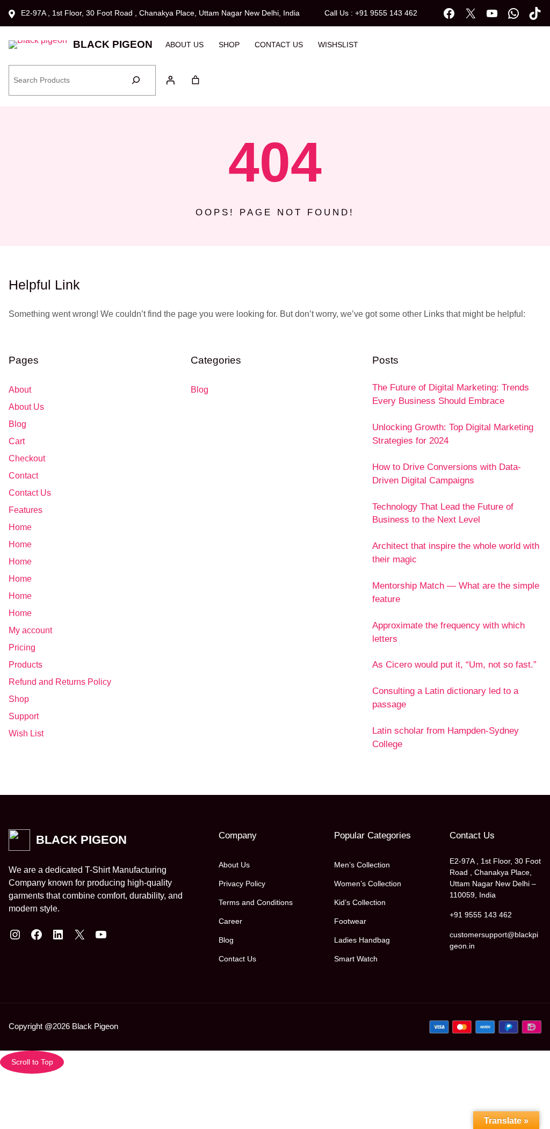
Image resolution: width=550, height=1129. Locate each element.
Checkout (27, 458)
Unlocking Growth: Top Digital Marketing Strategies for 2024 (452, 434)
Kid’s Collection (360, 902)
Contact (23, 475)
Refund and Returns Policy (60, 681)
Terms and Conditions (256, 902)
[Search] (135, 80)
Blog (17, 424)
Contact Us (30, 492)
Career (230, 921)
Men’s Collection (362, 864)
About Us (26, 406)
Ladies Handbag (362, 940)
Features (25, 510)
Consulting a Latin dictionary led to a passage (445, 698)
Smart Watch (356, 958)
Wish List (26, 733)
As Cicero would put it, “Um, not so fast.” (454, 665)
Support (24, 716)
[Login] (170, 80)
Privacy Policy (242, 883)
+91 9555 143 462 (481, 914)
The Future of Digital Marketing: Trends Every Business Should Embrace (450, 394)
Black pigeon (113, 44)
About (20, 389)
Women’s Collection (367, 883)
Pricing (22, 647)
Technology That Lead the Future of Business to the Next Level (442, 513)
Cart (17, 441)
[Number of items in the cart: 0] (195, 80)
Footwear (350, 921)
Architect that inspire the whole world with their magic (455, 552)
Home (20, 527)
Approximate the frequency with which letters (448, 632)
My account (30, 630)
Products (25, 664)
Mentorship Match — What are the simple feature (455, 592)
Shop (19, 699)
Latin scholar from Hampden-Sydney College (445, 737)
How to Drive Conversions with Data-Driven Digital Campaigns (446, 474)
